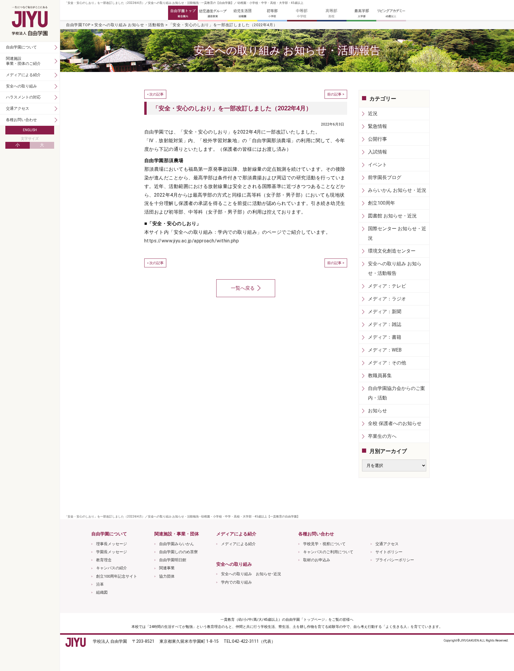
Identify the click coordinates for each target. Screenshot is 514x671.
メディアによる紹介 (238, 544)
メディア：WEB (385, 350)
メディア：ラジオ (387, 299)
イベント (377, 164)
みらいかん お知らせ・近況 (397, 190)
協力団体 (167, 576)
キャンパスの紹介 (111, 568)
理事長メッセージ (111, 544)
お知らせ (377, 410)
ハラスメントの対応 (23, 97)
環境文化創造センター (392, 251)
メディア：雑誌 (384, 324)
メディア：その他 (387, 363)
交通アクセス (387, 544)
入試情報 (377, 152)
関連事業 (167, 568)
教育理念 (104, 560)
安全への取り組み (21, 86)
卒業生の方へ (382, 436)
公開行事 (377, 139)
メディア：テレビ (387, 286)
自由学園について (21, 47)
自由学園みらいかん (176, 544)
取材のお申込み (316, 560)
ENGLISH (30, 130)
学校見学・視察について (324, 544)
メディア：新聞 (384, 311)
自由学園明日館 (172, 560)
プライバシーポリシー (394, 560)
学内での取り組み (236, 582)
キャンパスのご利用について (328, 552)
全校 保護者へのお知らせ (394, 423)
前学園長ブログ (384, 177)
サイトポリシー (388, 552)
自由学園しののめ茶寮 (178, 552)
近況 (372, 113)
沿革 (100, 584)
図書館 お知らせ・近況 (392, 216)
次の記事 (156, 94)
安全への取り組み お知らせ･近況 (251, 574)
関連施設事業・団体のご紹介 (23, 61)
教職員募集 (380, 375)
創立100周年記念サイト (116, 576)
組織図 (102, 592)
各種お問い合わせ (21, 119)
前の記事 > (335, 94)
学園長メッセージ (111, 552)
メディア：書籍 (384, 337)
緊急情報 (377, 126)
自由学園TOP (78, 25)
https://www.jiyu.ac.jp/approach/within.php (191, 241)
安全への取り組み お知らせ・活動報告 (129, 25)
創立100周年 (381, 203)
